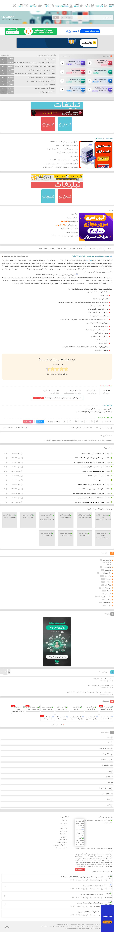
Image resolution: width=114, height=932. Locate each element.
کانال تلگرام (40, 422)
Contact (79, 924)
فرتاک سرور (109, 211)
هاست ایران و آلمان (72, 218)
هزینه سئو (110, 737)
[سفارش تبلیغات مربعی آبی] (65, 130)
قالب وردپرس (109, 777)
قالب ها (109, 590)
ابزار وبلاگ (62, 828)
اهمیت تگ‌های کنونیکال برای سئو (45, 88)
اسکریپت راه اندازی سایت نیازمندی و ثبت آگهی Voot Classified (88, 493)
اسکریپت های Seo (95, 248)
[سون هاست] (31, 34)
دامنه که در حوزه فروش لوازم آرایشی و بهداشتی (41, 81)
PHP (108, 564)
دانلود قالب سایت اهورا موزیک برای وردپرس (90, 903)
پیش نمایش (89, 391)
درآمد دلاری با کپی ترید (106, 748)
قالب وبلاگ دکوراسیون (9, 517)
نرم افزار (109, 599)
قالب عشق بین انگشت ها (103, 519)
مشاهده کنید (79, 869)
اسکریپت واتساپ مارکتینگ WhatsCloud (103, 678)
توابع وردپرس (61, 836)
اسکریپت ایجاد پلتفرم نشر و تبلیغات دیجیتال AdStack (90, 484)
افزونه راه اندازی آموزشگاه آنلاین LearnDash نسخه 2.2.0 (89, 458)
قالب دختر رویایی (28, 517)
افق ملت (110, 743)
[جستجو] (56, 17)
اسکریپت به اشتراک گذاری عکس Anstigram (92, 453)
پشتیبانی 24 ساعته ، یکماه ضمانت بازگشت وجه (64, 160)
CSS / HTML (106, 562)
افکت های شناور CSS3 (98, 480)
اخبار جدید (110, 771)
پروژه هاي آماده (107, 602)
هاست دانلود (68, 928)
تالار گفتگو (62, 831)
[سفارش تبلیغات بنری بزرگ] (57, 108)
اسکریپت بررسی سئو (80, 440)
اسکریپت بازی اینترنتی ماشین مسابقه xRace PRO (91, 489)
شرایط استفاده (61, 842)
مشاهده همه (64, 56)
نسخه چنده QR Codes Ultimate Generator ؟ (41, 77)
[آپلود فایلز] (83, 34)
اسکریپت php (108, 440)
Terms (96, 924)
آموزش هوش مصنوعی (106, 788)
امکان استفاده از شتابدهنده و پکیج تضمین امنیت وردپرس (61, 164)
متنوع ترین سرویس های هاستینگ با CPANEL (64, 142)
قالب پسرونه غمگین (66, 535)
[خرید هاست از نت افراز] (57, 115)
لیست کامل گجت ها (56, 724)
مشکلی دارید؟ (74, 391)
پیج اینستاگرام (28, 422)
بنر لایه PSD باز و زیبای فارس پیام (93, 886)
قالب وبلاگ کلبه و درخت (103, 538)
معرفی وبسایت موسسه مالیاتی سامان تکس (42, 70)
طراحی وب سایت (99, 928)
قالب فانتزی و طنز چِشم (47, 519)
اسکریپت (89, 260)
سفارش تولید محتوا (107, 760)
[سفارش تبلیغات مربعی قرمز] (48, 130)
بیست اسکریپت (56, 440)
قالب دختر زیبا (84, 535)
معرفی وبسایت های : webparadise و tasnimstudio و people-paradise (33, 74)
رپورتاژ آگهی (108, 584)
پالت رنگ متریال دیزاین (59, 845)
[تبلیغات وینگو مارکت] (57, 666)
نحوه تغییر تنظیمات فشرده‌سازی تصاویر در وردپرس (91, 497)
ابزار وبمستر (108, 570)
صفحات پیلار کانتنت (49, 85)
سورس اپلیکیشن (107, 587)
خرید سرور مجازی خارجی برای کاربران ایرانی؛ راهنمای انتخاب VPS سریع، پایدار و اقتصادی (90, 692)
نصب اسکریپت (61, 839)
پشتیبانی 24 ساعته (72, 232)
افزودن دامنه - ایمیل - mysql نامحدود (67, 145)
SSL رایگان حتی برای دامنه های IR (67, 153)
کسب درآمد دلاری (107, 765)
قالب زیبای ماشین (65, 517)
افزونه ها (109, 579)
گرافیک (109, 605)
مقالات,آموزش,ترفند (106, 596)
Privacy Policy (90, 924)
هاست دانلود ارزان (107, 793)
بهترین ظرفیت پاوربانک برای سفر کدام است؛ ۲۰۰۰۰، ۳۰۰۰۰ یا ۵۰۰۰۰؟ (34, 63)
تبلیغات (63, 820)
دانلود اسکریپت (47, 440)
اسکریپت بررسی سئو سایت (68, 440)
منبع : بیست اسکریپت (49, 391)
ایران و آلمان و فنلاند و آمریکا (69, 229)
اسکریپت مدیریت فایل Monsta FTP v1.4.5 (93, 471)
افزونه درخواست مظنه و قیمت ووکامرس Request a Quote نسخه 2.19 (82, 877)
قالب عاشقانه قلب (47, 535)
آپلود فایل (110, 805)
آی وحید (92, 928)
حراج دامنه (110, 799)
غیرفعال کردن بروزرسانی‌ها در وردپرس (92, 894)
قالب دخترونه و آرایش (84, 517)
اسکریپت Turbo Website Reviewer (95, 440)
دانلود (105, 391)
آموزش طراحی (107, 560)
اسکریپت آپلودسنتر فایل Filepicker (95, 475)
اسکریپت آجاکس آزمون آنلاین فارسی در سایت (92, 466)
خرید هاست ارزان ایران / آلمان (104, 138)
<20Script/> (7, 17)
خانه (109, 248)
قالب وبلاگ (108, 593)
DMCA (83, 924)
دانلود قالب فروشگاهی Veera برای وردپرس (90, 912)
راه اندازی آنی (74, 156)
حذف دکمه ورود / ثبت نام (47, 92)
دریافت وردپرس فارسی (59, 847)
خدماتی (6, 256)
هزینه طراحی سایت (107, 754)
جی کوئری (108, 582)
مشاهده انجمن (4, 55)
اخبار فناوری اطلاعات (105, 573)
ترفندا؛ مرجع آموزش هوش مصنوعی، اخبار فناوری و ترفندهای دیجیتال (34, 66)
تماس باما (62, 825)
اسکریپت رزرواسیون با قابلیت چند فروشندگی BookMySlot (89, 462)
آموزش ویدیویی (107, 567)
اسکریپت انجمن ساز (49, 59)
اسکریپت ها (12, 256)
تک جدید (110, 782)
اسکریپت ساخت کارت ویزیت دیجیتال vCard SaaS (100, 685)
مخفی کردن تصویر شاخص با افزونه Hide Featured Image (89, 502)
